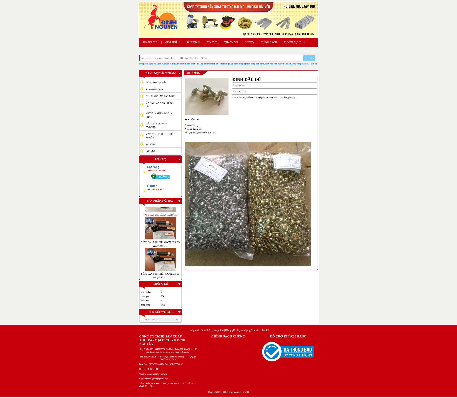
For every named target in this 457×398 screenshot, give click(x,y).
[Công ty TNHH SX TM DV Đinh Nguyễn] (228, 36)
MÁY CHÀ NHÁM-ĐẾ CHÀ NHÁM (159, 115)
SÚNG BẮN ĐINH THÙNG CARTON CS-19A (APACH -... (160, 255)
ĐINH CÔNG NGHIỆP (156, 82)
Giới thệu (206, 330)
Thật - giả (231, 42)
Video (249, 42)
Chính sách (269, 42)
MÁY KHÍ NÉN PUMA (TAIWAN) (156, 125)
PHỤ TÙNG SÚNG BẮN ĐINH (160, 96)
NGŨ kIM (150, 151)
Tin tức (212, 42)
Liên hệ (264, 330)
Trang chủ (150, 42)
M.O (247, 392)
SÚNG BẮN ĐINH (154, 89)
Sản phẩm (193, 42)
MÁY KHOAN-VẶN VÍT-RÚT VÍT (160, 105)
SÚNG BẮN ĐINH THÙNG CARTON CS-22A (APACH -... (160, 223)
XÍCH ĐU (150, 144)
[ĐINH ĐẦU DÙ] (206, 114)
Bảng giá (230, 330)
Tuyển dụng (293, 42)
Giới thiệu (172, 42)
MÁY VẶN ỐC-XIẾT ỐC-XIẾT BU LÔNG (160, 136)
